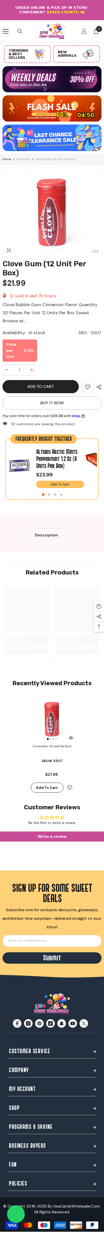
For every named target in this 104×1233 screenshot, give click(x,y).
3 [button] (55, 494)
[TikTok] (50, 1023)
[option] (52, 10)
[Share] (97, 387)
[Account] (84, 31)
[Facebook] (17, 1023)
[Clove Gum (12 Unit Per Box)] (52, 719)
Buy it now (52, 403)
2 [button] (49, 494)
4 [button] (61, 494)
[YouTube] (72, 1023)
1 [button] (43, 494)
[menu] (6, 31)
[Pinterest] (39, 1023)
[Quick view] (71, 738)
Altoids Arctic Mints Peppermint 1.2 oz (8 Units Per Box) (56, 459)
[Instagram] (28, 1023)
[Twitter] (84, 1023)
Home (7, 159)
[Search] (20, 31)
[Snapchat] (61, 1023)
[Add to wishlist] (69, 787)
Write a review (52, 836)
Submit (52, 958)
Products (23, 159)
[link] (87, 387)
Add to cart (40, 386)
